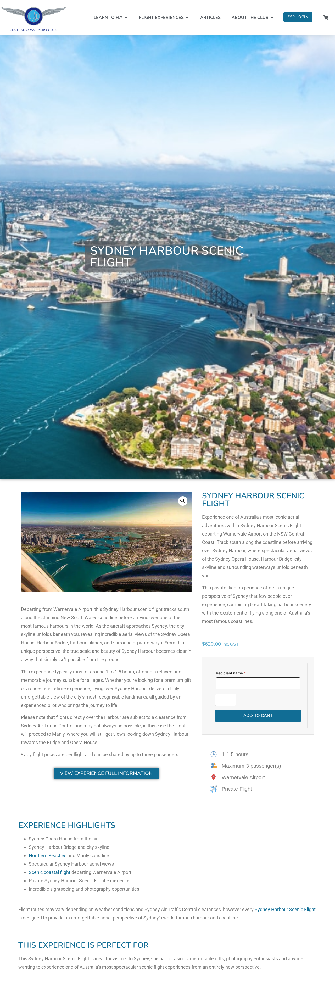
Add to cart (258, 715)
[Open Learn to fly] (126, 17)
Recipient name (231, 673)
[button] (182, 501)
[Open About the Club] (272, 17)
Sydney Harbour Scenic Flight (285, 909)
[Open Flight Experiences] (187, 17)
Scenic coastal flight (49, 872)
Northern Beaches (47, 855)
